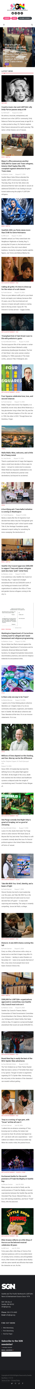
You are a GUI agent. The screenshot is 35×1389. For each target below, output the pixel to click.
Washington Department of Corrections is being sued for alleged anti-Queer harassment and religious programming (17, 635)
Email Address (7, 1350)
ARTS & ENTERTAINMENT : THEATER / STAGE (13, 1172)
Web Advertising (8, 1328)
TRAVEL (3, 448)
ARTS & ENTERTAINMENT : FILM (9, 283)
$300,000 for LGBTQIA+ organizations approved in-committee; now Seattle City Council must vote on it (16, 1001)
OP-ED (3, 505)
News (6, 63)
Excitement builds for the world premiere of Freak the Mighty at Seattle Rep (17, 1178)
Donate (7, 18)
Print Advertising (8, 1331)
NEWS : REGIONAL (6, 629)
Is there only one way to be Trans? (14, 697)
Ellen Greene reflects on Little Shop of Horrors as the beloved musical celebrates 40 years (16, 1242)
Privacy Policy (15, 1380)
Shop (14, 18)
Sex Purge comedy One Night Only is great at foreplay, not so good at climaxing (16, 822)
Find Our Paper (7, 1334)
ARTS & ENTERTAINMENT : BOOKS (10, 392)
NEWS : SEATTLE (5, 157)
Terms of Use (5, 1380)
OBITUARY (4, 103)
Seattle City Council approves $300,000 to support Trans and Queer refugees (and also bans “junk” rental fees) (17, 568)
